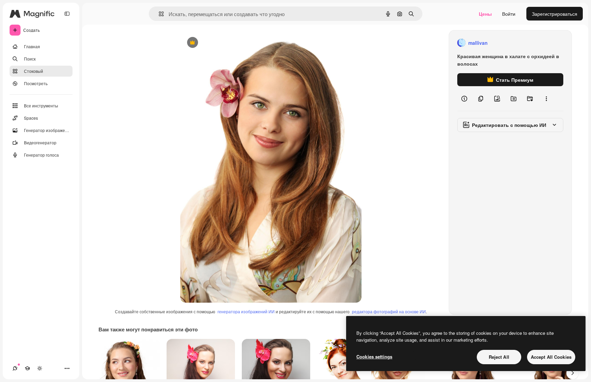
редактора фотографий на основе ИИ (389, 311)
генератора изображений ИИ (246, 311)
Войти (508, 13)
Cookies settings (374, 356)
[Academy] (27, 368)
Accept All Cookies (551, 357)
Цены (485, 13)
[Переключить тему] (39, 368)
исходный (226, 43)
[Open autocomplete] (158, 13)
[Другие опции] (546, 98)
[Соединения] (15, 368)
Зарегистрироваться (554, 13)
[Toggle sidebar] (67, 13)
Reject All (499, 357)
